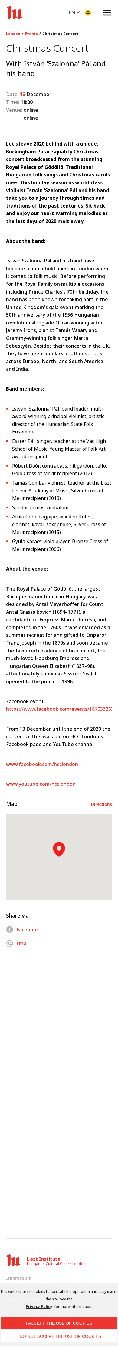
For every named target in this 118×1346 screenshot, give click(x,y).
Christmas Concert (60, 33)
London (13, 33)
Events (31, 33)
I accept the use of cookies (59, 1323)
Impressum (18, 1278)
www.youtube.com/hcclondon (41, 784)
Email (22, 943)
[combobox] (74, 11)
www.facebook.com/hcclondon (42, 764)
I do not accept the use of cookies (59, 1336)
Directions (101, 804)
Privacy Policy (39, 1306)
